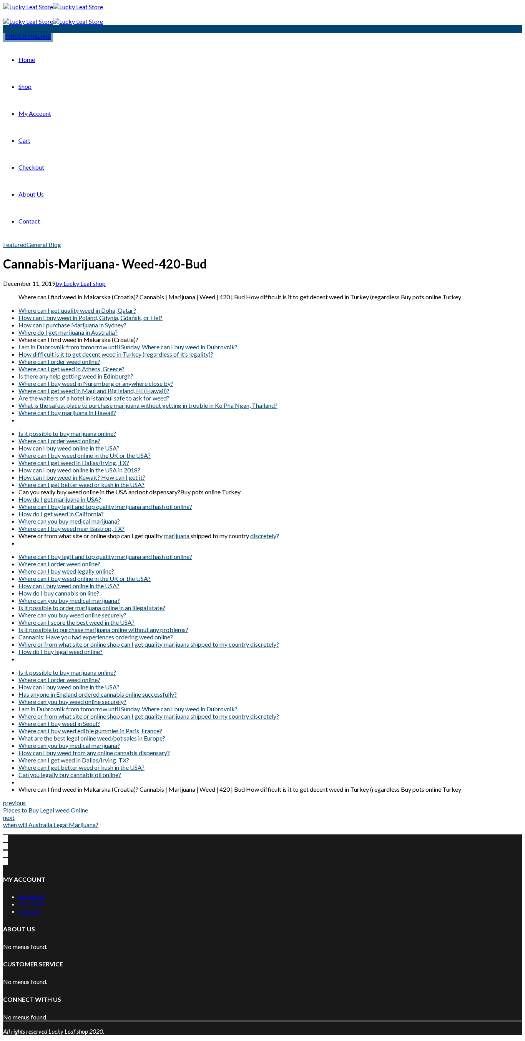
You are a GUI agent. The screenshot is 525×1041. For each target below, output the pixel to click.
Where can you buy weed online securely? (72, 615)
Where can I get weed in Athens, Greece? (71, 368)
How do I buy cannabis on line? (58, 593)
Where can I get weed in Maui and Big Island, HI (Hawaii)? (93, 390)
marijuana (177, 535)
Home (26, 59)
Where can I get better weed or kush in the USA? (81, 484)
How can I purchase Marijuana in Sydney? (72, 325)
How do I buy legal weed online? (60, 651)
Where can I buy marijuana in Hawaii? (67, 412)
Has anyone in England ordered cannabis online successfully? (97, 694)
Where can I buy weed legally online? (66, 571)
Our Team (31, 904)
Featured (15, 244)
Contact (29, 221)
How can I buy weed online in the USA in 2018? (79, 470)
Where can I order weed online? (59, 361)
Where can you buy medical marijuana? (69, 521)
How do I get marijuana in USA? (59, 499)
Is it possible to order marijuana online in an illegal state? (91, 607)
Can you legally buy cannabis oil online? (69, 774)
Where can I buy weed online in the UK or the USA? (84, 455)
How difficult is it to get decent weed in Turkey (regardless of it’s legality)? (115, 354)
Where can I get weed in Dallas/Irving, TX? (73, 462)
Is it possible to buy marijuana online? (67, 433)
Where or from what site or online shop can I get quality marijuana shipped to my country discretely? (148, 644)
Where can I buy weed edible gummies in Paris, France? (90, 730)
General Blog (44, 244)
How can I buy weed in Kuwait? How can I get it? (81, 477)
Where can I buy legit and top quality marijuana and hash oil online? (105, 506)
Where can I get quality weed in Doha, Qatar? (77, 310)
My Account (34, 113)
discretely (263, 535)
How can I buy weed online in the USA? (69, 448)
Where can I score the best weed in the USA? (76, 622)
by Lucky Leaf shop (80, 283)
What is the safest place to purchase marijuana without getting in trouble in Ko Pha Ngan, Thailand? (147, 405)
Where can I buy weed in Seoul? (59, 723)
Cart (24, 140)
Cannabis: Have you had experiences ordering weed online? (95, 637)
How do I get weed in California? (61, 513)
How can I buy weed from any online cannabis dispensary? (94, 752)
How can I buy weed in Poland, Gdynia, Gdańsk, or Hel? (90, 317)
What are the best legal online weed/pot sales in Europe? (91, 738)
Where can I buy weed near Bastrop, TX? (71, 528)
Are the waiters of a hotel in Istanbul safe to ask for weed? (93, 398)
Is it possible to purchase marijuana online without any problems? (103, 629)
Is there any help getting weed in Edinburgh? (75, 376)
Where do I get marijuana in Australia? (68, 332)
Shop (25, 86)
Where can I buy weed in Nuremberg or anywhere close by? (95, 383)
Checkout (31, 167)
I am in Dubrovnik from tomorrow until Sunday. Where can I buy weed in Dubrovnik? (128, 346)
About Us (31, 194)
